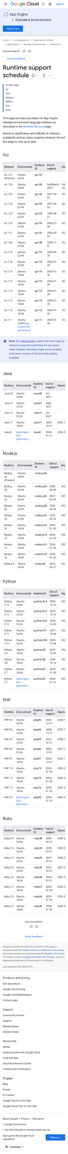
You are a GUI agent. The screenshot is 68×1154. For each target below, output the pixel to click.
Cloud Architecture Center (17, 1063)
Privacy (25, 1118)
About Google (10, 1118)
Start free (13, 28)
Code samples (10, 1058)
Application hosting (43, 40)
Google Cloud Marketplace (17, 994)
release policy (28, 341)
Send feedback (16, 58)
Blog (5, 1084)
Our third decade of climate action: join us (27, 1129)
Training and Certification (16, 1069)
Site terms (38, 1118)
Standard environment (33, 20)
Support (7, 1020)
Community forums (13, 1015)
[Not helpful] (29, 51)
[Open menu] (5, 4)
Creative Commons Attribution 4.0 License (43, 950)
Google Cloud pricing (14, 989)
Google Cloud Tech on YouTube (20, 1106)
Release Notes (11, 1026)
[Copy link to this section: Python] (19, 582)
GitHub (6, 1047)
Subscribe (56, 1137)
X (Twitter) (9, 1095)
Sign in (60, 4)
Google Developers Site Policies (38, 957)
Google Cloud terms (15, 1124)
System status (11, 1031)
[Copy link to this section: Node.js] (20, 454)
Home (6, 40)
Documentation (21, 40)
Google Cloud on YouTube (17, 1100)
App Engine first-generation (24, 327)
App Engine (19, 14)
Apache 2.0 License (55, 953)
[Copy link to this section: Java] (15, 374)
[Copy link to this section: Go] (12, 155)
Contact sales (10, 1000)
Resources (55, 44)
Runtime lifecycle (33, 126)
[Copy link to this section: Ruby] (15, 819)
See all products (11, 983)
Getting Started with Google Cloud (21, 1052)
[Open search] (43, 4)
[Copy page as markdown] (44, 76)
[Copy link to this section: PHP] (14, 700)
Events (6, 1089)
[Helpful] (24, 51)
